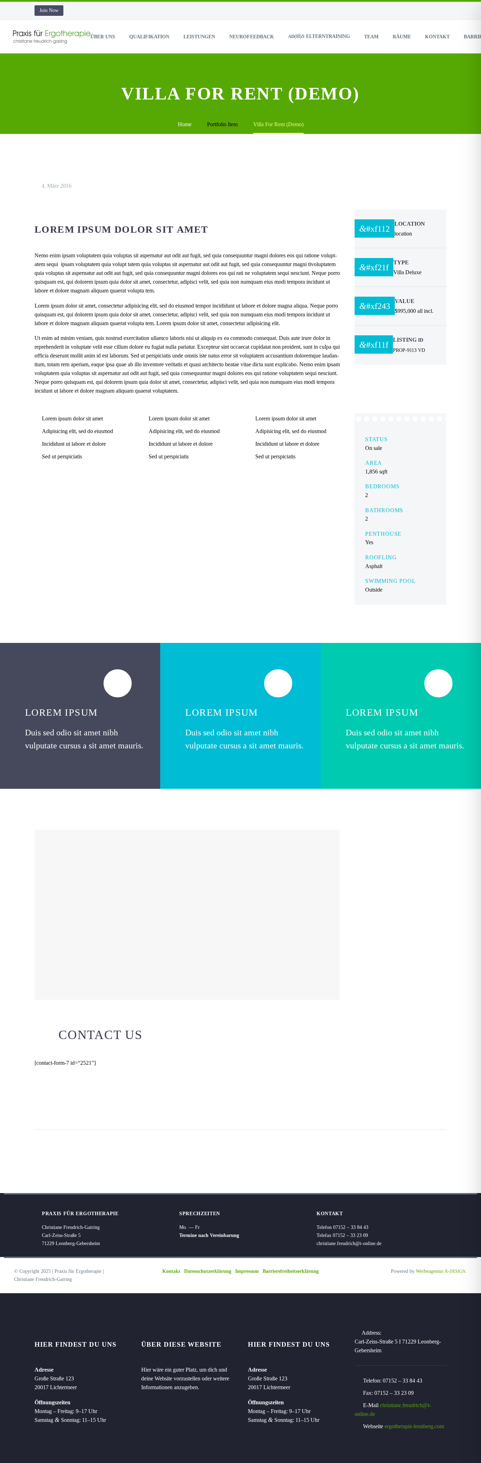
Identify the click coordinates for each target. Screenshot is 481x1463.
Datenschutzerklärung (207, 1271)
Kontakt (437, 36)
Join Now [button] (48, 10)
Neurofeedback (251, 36)
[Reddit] (107, 1107)
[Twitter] (54, 1107)
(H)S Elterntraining (319, 36)
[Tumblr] (80, 1107)
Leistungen (199, 36)
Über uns (102, 36)
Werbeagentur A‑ (441, 1271)
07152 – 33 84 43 (402, 1381)
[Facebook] (40, 1107)
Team (371, 36)
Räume (402, 36)
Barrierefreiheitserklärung (291, 1271)
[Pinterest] (67, 1107)
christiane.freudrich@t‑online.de (349, 1243)
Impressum (247, 1271)
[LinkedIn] (94, 1107)
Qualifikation (149, 36)
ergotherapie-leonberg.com (414, 1426)
